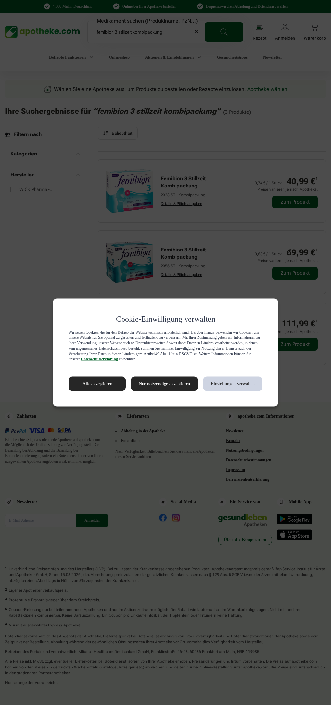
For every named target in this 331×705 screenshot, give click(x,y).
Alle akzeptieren (90, 383)
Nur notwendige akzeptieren (157, 383)
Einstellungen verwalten (232, 383)
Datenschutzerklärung (199, 359)
